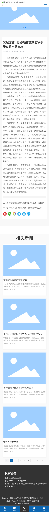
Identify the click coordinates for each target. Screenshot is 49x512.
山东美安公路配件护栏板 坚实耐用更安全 (23, 334)
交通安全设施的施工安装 (15, 280)
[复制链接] (28, 214)
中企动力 (15, 501)
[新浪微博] (5, 214)
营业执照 (35, 501)
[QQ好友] (19, 214)
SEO (29, 501)
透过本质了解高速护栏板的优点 (18, 388)
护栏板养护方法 (10, 442)
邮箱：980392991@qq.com (15, 481)
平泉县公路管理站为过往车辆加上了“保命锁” (25, 208)
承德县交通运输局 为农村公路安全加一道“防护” (26, 203)
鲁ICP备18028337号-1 (23, 503)
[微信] (9, 214)
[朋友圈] (14, 214)
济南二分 (22, 501)
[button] (23, 27)
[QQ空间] (24, 214)
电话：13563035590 (13, 478)
